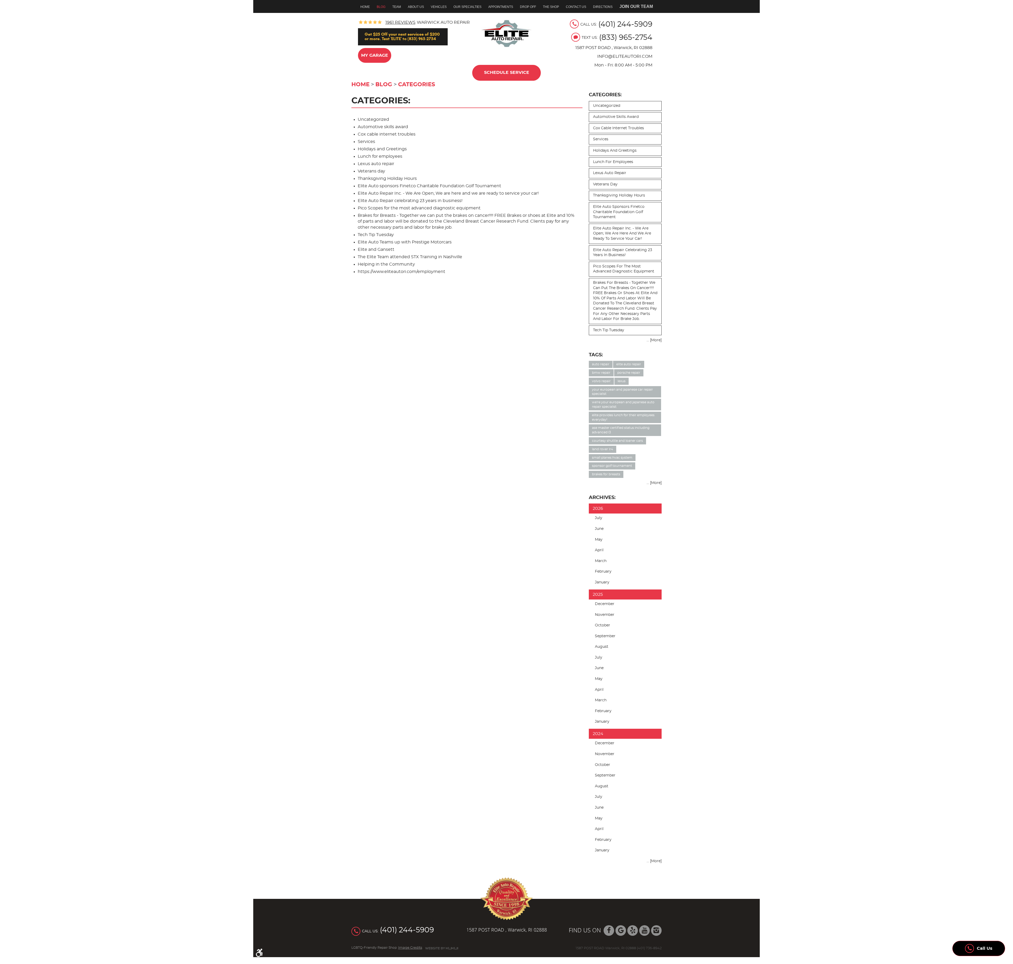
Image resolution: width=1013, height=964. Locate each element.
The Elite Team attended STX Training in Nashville (410, 257)
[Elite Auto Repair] (506, 33)
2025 (598, 594)
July (598, 518)
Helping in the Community (386, 264)
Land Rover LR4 (602, 449)
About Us (416, 7)
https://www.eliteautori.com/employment (401, 272)
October (602, 625)
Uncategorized (373, 119)
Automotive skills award (383, 127)
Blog (381, 7)
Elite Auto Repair (628, 364)
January (602, 582)
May (599, 539)
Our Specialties (467, 7)
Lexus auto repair (376, 164)
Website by (441, 948)
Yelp (632, 930)
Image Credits (410, 947)
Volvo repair (601, 381)
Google (620, 930)
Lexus (621, 381)
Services (366, 142)
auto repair (600, 364)
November (604, 615)
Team (396, 7)
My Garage (374, 55)
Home (365, 7)
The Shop (551, 7)
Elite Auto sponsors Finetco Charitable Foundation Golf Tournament (429, 186)
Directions (603, 7)
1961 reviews (400, 22)
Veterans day (371, 171)
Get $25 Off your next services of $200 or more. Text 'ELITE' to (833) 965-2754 (402, 36)
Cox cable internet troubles (386, 134)
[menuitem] (366, 7)
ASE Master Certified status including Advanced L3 (620, 430)
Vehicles (439, 7)
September (605, 636)
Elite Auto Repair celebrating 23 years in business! (410, 201)
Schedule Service (506, 72)
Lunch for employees (380, 156)
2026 (598, 508)
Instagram (656, 930)
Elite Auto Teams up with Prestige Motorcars (405, 242)
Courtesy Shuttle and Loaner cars (617, 440)
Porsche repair (628, 372)
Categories (416, 84)
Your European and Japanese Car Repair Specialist (622, 392)
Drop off (528, 7)
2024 (598, 734)
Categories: (605, 94)
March (600, 561)
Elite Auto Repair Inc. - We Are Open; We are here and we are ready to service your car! (448, 193)
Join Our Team (636, 6)
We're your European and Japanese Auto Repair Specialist (623, 404)
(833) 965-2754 (625, 37)
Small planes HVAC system (612, 457)
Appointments (500, 7)
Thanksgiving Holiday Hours (387, 178)
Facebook (609, 930)
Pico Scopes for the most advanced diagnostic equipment (419, 208)
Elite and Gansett (376, 249)
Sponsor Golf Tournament (612, 465)
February (603, 571)
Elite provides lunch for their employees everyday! (623, 417)
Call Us (984, 948)
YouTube (644, 930)
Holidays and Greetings (382, 149)
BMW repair (601, 372)
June (599, 529)
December (604, 604)
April (599, 550)
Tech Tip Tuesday (376, 235)
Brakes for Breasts (606, 474)
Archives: (602, 497)
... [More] (654, 340)
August (601, 647)
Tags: (596, 354)
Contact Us (576, 7)
